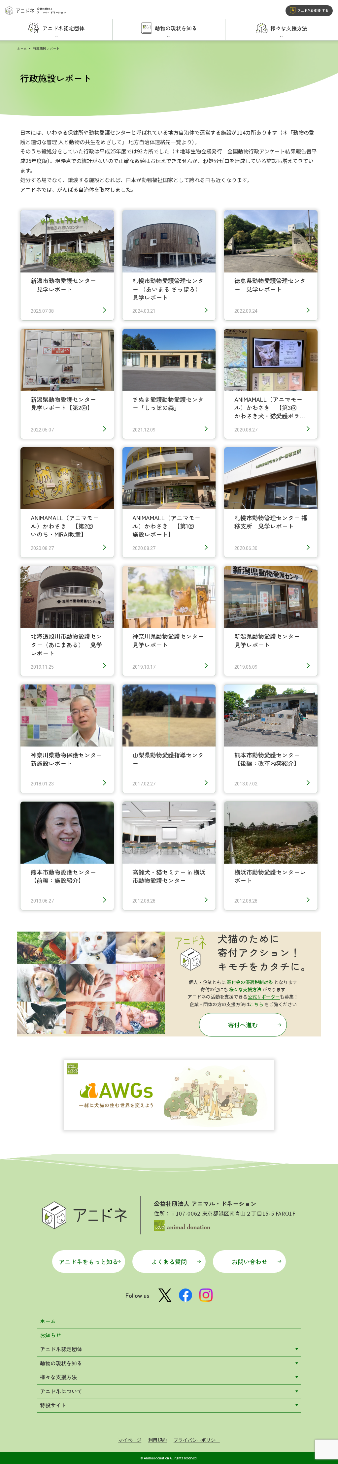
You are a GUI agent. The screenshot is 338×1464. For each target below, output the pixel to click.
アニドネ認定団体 (61, 1349)
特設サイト (53, 1405)
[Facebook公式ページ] (185, 1295)
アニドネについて (61, 1391)
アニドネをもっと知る (88, 1261)
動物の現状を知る (61, 1363)
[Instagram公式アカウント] (206, 1295)
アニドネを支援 (312, 10)
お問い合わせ (249, 1261)
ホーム (22, 48)
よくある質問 (169, 1261)
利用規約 (157, 1440)
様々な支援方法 (245, 989)
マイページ (129, 1440)
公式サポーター (264, 996)
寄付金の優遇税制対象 (250, 982)
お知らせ (50, 1335)
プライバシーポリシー (197, 1440)
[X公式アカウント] (165, 1295)
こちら (256, 1004)
